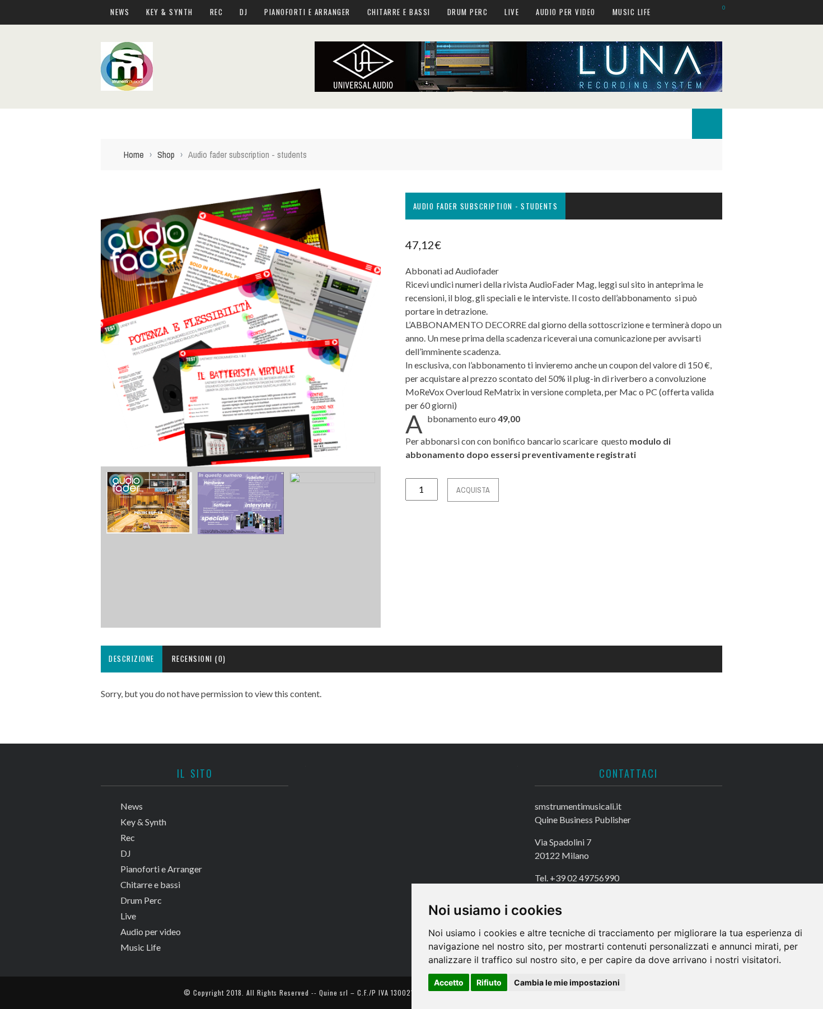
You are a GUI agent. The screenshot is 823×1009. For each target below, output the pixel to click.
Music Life (41, 280)
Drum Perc (42, 211)
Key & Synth (45, 96)
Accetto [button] (449, 982)
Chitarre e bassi (53, 188)
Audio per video (52, 257)
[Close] (17, 17)
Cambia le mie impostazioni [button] (567, 982)
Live (29, 234)
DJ (26, 142)
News (31, 73)
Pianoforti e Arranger (64, 165)
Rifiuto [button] (489, 982)
